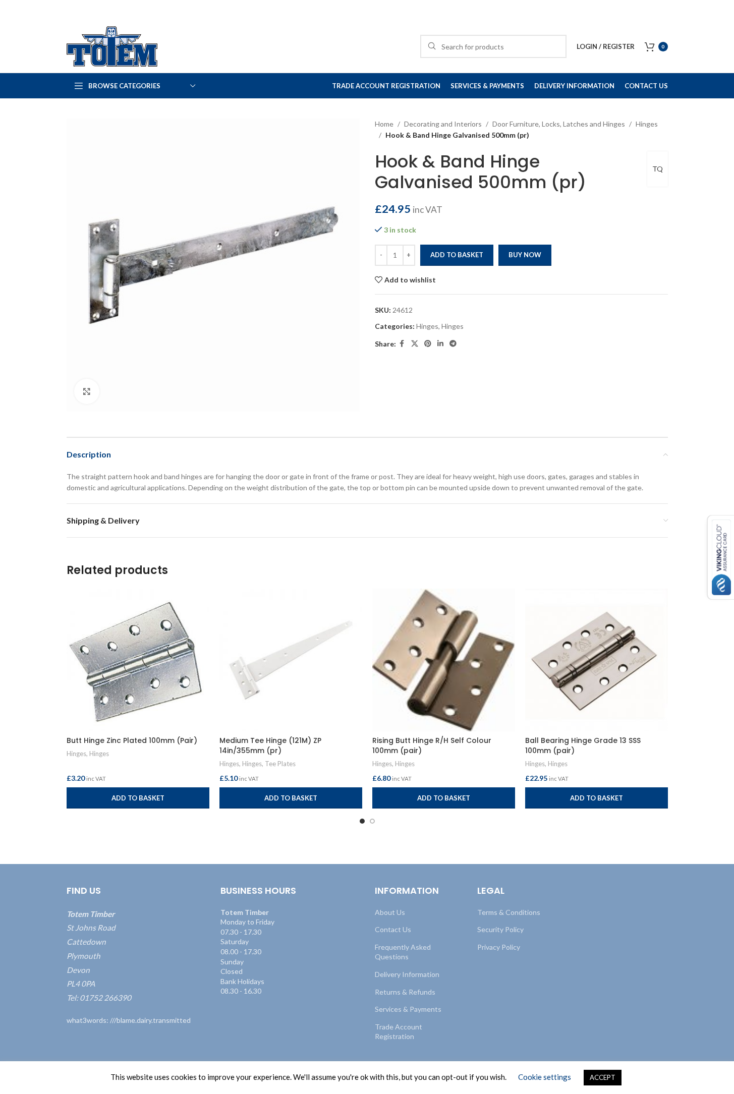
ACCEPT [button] (602, 1077)
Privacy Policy (498, 947)
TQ (657, 168)
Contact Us (393, 929)
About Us (390, 912)
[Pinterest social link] (427, 344)
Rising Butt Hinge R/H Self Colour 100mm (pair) (431, 745)
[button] (138, 798)
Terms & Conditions (508, 912)
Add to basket (456, 255)
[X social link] (414, 344)
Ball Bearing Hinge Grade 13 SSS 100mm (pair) (583, 745)
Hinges (647, 124)
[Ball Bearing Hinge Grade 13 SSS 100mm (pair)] (596, 660)
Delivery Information (407, 974)
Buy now (525, 255)
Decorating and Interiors (443, 124)
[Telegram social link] (453, 344)
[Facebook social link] (402, 344)
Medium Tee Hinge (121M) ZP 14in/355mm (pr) (270, 745)
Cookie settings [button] (544, 1076)
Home (384, 124)
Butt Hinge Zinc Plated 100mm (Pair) (132, 740)
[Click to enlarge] (86, 391)
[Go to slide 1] (362, 821)
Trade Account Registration (398, 1031)
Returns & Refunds (405, 992)
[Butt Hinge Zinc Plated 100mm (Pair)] (138, 660)
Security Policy (500, 929)
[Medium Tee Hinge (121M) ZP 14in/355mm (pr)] (290, 660)
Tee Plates (280, 764)
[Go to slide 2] (372, 821)
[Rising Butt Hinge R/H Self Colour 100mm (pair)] (443, 660)
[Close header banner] (721, 10)
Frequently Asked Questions (403, 952)
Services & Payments (408, 1009)
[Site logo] (112, 45)
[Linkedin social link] (440, 344)
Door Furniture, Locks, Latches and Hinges (558, 124)
